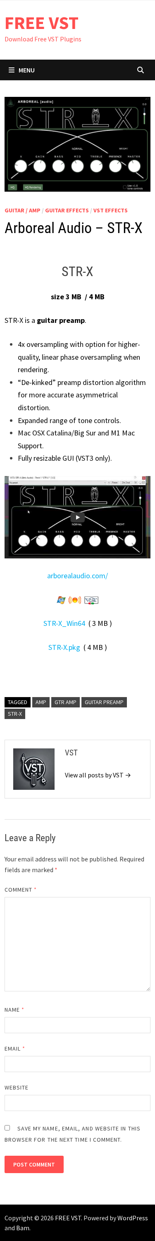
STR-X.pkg (64, 647)
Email (15, 1048)
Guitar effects (67, 210)
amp (41, 702)
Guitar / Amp (23, 210)
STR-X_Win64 (64, 623)
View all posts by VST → (98, 775)
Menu (27, 70)
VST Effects (110, 210)
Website (17, 1087)
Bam (22, 1228)
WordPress (132, 1218)
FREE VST (42, 22)
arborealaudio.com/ (77, 575)
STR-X (15, 713)
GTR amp (65, 702)
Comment (21, 889)
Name (14, 1009)
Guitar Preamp (104, 702)
